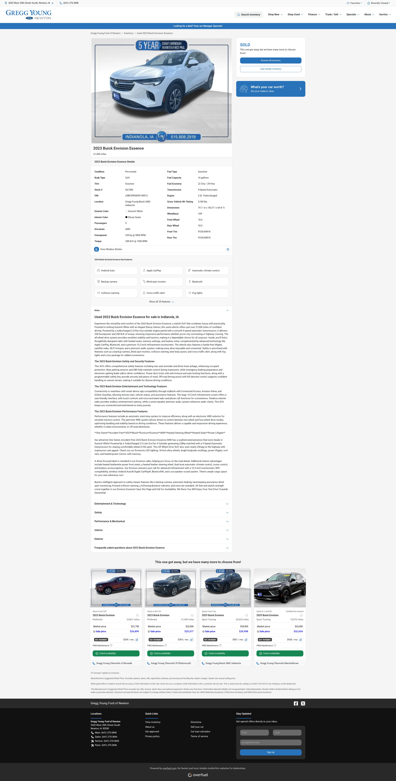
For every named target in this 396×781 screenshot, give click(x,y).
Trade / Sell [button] (331, 14)
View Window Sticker (111, 249)
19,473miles (296, 619)
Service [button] (383, 14)
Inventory (128, 33)
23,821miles (133, 619)
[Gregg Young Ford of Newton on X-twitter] (301, 703)
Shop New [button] (273, 14)
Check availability (107, 653)
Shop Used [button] (294, 14)
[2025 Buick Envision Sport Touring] (225, 588)
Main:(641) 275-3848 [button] (105, 732)
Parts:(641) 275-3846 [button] (106, 745)
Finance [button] (312, 14)
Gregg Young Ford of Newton (106, 33)
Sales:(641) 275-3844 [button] (106, 736)
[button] (30, 3)
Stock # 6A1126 (209, 611)
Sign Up (270, 752)
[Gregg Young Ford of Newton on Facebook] (294, 703)
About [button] (367, 14)
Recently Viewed (379, 3)
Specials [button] (351, 14)
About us (150, 727)
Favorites (355, 3)
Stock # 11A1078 (263, 611)
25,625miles (242, 619)
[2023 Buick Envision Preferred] (116, 588)
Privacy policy (152, 736)
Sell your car (197, 727)
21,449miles (187, 619)
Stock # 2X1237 (100, 611)
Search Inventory (250, 14)
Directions (196, 722)
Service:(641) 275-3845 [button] (107, 741)
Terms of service (199, 736)
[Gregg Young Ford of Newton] (28, 14)
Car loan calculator (200, 731)
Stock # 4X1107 (154, 611)
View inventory (152, 722)
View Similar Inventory (270, 69)
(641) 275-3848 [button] (70, 3)
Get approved (152, 731)
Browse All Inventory (271, 60)
